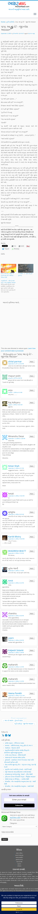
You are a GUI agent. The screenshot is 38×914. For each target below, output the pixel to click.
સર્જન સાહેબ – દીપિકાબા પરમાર (14, 743)
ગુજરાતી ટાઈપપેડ (19, 859)
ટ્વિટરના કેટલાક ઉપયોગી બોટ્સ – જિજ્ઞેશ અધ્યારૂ (20, 777)
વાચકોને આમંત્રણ (19, 855)
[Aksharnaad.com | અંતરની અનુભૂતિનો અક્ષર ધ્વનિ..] (19, 4)
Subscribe (19, 805)
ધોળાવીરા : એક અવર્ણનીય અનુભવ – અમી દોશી (19, 786)
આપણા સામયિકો (19, 857)
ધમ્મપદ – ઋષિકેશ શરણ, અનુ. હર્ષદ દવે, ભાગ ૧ (19, 745)
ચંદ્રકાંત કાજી (31, 33)
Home (3, 22)
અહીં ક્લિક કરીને (15, 818)
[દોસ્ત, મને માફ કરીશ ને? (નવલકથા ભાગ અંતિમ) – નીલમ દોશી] (8, 268)
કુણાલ (11, 637)
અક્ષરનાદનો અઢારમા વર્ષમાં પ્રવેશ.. (15, 757)
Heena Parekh (15, 693)
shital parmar (15, 361)
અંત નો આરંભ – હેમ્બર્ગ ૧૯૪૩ (13, 720)
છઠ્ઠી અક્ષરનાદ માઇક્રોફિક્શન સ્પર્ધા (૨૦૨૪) (18, 772)
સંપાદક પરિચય (19, 853)
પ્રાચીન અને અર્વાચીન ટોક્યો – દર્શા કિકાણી (18, 769)
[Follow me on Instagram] (2, 15)
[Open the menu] (35, 14)
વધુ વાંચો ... (4, 882)
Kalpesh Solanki (16, 650)
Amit (10, 580)
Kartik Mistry (14, 536)
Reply (32, 361)
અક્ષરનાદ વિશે (19, 861)
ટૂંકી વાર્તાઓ (10, 22)
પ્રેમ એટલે (21, 33)
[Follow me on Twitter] (1, 15)
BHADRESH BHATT (17, 550)
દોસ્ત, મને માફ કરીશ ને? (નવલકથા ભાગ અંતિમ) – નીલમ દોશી (7, 275)
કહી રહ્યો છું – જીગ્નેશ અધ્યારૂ (24, 724)
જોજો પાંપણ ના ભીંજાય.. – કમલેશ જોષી (17, 779)
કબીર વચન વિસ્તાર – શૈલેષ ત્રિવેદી (15, 755)
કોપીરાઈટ (19, 866)
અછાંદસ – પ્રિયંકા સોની (12, 748)
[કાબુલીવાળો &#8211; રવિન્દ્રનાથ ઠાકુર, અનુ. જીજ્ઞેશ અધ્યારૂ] (9, 286)
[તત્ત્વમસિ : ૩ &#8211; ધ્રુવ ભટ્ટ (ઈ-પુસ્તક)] (25, 268)
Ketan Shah (13, 465)
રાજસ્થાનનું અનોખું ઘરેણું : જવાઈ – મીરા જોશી (19, 774)
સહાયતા (19, 863)
